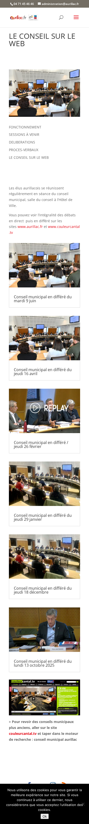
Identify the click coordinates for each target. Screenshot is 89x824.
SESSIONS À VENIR (24, 134)
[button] (76, 20)
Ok (45, 816)
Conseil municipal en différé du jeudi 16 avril (43, 371)
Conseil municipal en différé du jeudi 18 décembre (43, 590)
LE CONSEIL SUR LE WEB (29, 157)
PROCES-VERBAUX (23, 149)
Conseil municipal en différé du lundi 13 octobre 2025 (43, 663)
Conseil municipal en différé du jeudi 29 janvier (43, 517)
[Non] (82, 804)
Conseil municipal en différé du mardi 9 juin (43, 298)
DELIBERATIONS (22, 142)
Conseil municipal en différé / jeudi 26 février (41, 444)
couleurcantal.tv (23, 733)
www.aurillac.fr (30, 226)
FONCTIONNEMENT (25, 127)
